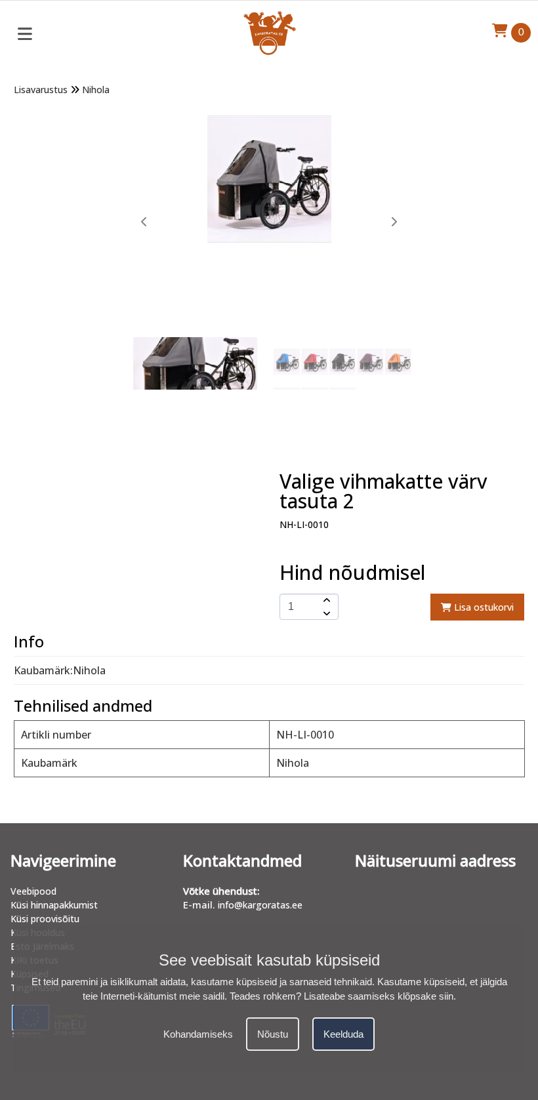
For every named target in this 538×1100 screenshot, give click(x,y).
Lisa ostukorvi (482, 607)
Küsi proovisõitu (44, 918)
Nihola (96, 89)
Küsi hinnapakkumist (54, 905)
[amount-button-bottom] (325, 613)
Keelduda (343, 1034)
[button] (394, 222)
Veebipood (33, 891)
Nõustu (272, 1034)
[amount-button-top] (325, 600)
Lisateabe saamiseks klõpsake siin (378, 996)
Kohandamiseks (198, 1034)
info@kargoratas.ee (260, 905)
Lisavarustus (41, 89)
